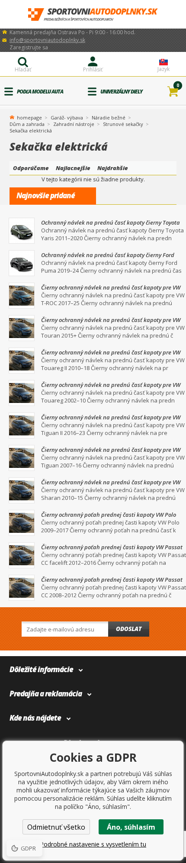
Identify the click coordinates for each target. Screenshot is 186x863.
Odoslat (128, 629)
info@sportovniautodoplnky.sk (47, 40)
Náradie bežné (108, 117)
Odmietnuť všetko (56, 827)
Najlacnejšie (73, 168)
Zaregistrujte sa (29, 47)
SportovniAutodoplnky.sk (93, 14)
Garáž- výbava (67, 117)
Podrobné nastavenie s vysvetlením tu (93, 844)
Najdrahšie (112, 168)
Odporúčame (31, 168)
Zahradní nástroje (73, 124)
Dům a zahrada (27, 124)
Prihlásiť (93, 69)
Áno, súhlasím (131, 827)
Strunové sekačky (123, 124)
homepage (29, 116)
